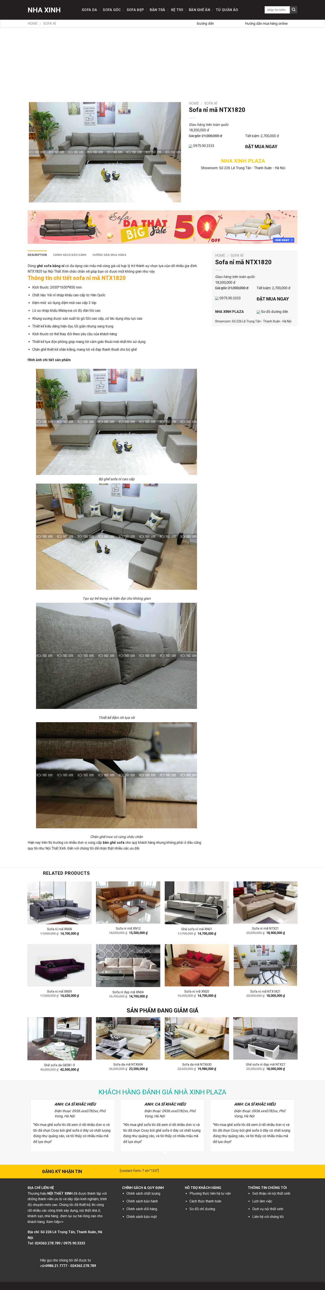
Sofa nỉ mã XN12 (128, 928)
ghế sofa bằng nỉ (50, 266)
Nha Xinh (44, 9)
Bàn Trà (157, 10)
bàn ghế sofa (113, 842)
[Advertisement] (162, 61)
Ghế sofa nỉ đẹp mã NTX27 (265, 1064)
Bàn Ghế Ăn (199, 10)
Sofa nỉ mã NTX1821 (265, 991)
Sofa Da (89, 10)
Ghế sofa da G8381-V (59, 1065)
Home (33, 23)
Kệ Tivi (177, 10)
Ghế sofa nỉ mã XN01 (196, 929)
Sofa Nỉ (49, 23)
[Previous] (36, 1035)
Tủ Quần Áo (227, 10)
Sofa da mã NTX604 (128, 1064)
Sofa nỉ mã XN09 (59, 991)
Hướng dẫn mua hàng (109, 254)
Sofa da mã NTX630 (197, 1064)
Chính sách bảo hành (70, 254)
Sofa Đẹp (135, 10)
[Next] (289, 1035)
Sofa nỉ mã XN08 (59, 929)
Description (37, 254)
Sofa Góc (112, 10)
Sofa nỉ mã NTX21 (265, 928)
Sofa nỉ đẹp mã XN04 (128, 992)
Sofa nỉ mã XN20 (196, 991)
